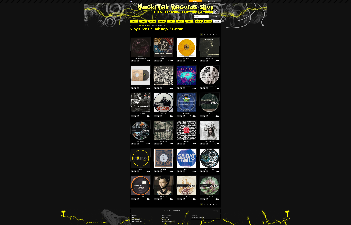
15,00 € (147, 116)
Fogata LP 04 (163, 58)
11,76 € (216, 88)
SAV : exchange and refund (168, 221)
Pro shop (217, 21)
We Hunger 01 (140, 169)
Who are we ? (135, 215)
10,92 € (147, 143)
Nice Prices (208, 21)
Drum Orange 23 (209, 169)
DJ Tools (152, 21)
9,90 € (217, 116)
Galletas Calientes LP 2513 (186, 86)
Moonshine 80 (209, 58)
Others (189, 21)
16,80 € (193, 88)
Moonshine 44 (140, 141)
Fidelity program (136, 219)
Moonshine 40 (163, 141)
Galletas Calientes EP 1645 (209, 86)
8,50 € (171, 116)
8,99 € (171, 143)
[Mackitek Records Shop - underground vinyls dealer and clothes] (175, 8)
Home (134, 21)
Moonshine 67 (163, 86)
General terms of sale (167, 215)
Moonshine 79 (140, 86)
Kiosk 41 (186, 169)
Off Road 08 (164, 113)
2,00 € (194, 116)
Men (171, 21)
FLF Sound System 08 (140, 58)
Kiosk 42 (186, 141)
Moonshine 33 (186, 196)
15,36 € (193, 60)
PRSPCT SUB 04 (209, 141)
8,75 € (148, 171)
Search (215, 16)
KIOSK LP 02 (163, 196)
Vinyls (143, 21)
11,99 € (216, 171)
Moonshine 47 (209, 113)
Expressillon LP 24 (140, 113)
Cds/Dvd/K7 (162, 21)
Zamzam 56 (163, 169)
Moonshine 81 (186, 58)
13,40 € (170, 88)
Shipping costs (165, 219)
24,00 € (170, 60)
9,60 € (217, 143)
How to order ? (165, 217)
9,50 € (194, 171)
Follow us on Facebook (198, 217)
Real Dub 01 (186, 113)
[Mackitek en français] (131, 1)
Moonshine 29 (209, 196)
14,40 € (147, 60)
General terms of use (137, 221)
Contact (133, 217)
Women (180, 21)
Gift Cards (198, 21)
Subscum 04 (140, 196)
